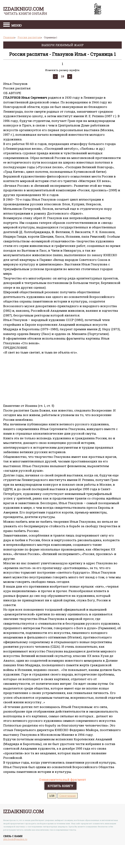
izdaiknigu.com (23, 9)
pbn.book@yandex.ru (15, 839)
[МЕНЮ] (6, 25)
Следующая (67, 795)
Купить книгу (60, 786)
